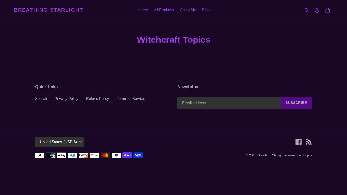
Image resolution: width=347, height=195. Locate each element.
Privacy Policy (66, 98)
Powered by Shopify (298, 155)
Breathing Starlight (48, 10)
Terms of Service (131, 98)
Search (41, 98)
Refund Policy (97, 98)
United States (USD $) (58, 142)
